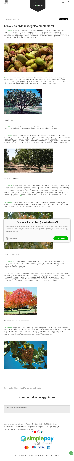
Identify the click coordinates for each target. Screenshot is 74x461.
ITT (21, 196)
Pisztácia (7, 78)
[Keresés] (63, 2)
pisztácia (8, 30)
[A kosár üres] (67, 2)
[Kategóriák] (71, 453)
